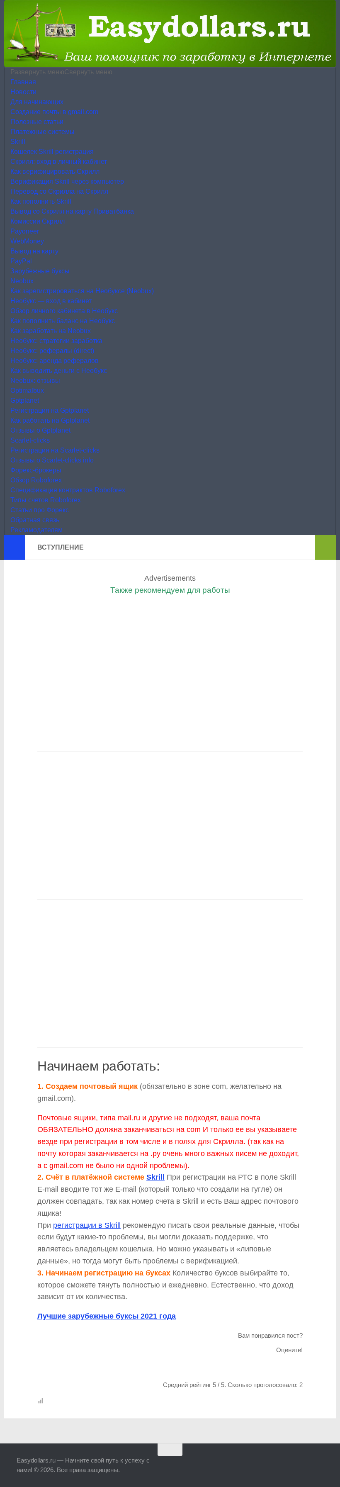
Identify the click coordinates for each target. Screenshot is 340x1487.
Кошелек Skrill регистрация (52, 151)
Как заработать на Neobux (50, 330)
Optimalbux (27, 390)
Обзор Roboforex (36, 480)
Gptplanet (24, 400)
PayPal (21, 261)
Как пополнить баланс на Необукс (62, 320)
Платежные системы (42, 131)
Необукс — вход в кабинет (51, 300)
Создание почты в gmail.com (54, 111)
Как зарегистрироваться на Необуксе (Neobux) (82, 290)
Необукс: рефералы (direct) (52, 350)
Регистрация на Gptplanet (49, 410)
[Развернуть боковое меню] (14, 547)
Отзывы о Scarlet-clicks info (52, 460)
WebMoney (27, 241)
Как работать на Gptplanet (50, 420)
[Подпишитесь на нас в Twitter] (317, 1466)
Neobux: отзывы (35, 380)
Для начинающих (36, 101)
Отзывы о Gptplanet (40, 430)
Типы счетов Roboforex (45, 500)
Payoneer (24, 231)
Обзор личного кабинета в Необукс (64, 310)
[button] (61, 71)
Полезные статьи (36, 121)
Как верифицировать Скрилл (55, 171)
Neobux (22, 281)
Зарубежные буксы (40, 271)
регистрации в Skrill (87, 1225)
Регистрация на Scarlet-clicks (55, 450)
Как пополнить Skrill (40, 201)
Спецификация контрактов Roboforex (67, 490)
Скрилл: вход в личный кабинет (58, 161)
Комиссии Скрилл (37, 221)
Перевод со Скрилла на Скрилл (59, 191)
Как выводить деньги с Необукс (58, 370)
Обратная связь (34, 519)
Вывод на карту (34, 251)
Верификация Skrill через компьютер (67, 181)
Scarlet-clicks (30, 440)
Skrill (17, 141)
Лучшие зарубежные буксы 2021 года (106, 1316)
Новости (23, 91)
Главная (23, 81)
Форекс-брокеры (35, 470)
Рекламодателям (36, 529)
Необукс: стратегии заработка (56, 340)
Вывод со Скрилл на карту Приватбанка (72, 211)
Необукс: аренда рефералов (54, 360)
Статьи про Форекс (39, 510)
